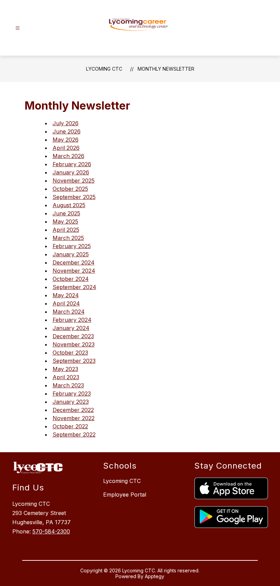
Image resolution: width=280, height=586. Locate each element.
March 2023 (68, 385)
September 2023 (74, 360)
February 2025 (72, 246)
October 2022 (70, 426)
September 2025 (74, 197)
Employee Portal (124, 494)
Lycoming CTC (104, 69)
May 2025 (65, 221)
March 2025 (68, 237)
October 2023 (70, 352)
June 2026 (67, 131)
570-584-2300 (51, 531)
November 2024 (74, 270)
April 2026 (66, 147)
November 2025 (74, 180)
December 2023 (73, 336)
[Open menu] (18, 28)
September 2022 (74, 434)
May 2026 (66, 139)
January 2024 (71, 328)
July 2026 (66, 123)
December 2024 (74, 262)
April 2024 (66, 303)
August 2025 (69, 205)
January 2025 (71, 254)
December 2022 (73, 409)
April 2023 (66, 377)
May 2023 (65, 369)
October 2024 (71, 278)
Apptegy (154, 576)
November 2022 (74, 418)
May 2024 (66, 295)
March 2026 (68, 156)
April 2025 (66, 229)
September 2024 (74, 287)
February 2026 (72, 164)
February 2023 (72, 393)
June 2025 (66, 213)
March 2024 (69, 311)
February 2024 (72, 319)
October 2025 (70, 188)
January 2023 (71, 401)
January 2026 (71, 172)
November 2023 (74, 344)
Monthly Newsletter (166, 69)
